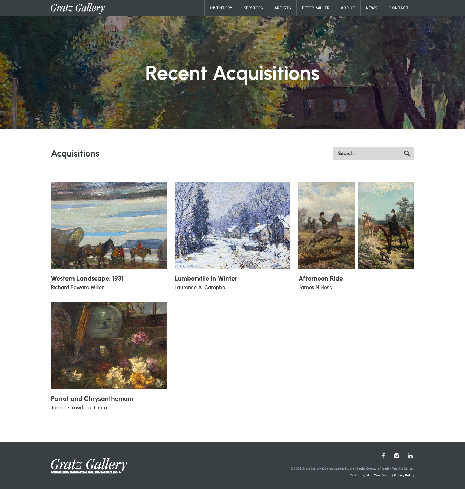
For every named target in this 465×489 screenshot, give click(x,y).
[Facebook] (383, 456)
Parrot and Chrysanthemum (92, 398)
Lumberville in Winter (206, 278)
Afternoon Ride (320, 278)
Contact (398, 8)
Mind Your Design (378, 475)
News (372, 8)
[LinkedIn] (410, 456)
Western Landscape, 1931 (87, 278)
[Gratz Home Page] (78, 8)
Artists (282, 8)
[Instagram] (397, 456)
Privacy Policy (404, 475)
